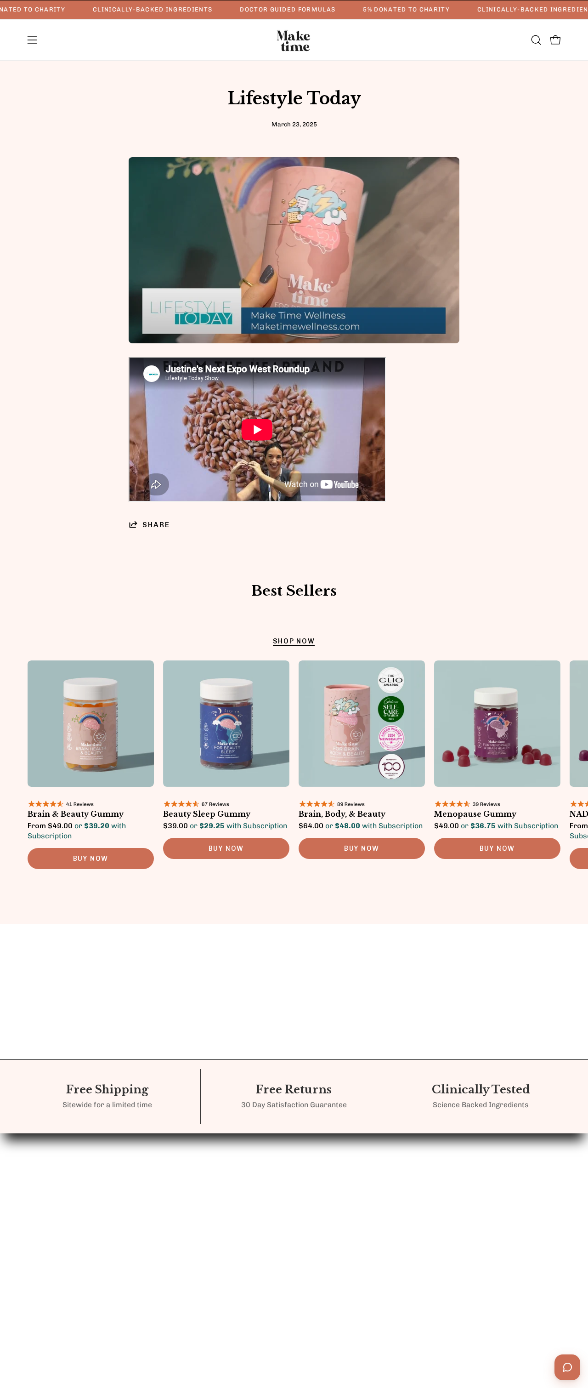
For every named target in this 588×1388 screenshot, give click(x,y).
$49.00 (496, 825)
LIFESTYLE (185, 1156)
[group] (294, 769)
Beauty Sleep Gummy (206, 814)
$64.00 (361, 825)
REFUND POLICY (361, 1135)
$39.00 (225, 825)
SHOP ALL (183, 1173)
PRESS (260, 1173)
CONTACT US (272, 1139)
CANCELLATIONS (363, 1211)
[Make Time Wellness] (294, 40)
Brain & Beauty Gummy (76, 814)
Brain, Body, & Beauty (342, 814)
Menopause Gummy (475, 814)
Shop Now (294, 641)
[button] (536, 40)
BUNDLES (183, 1139)
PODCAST (266, 1156)
